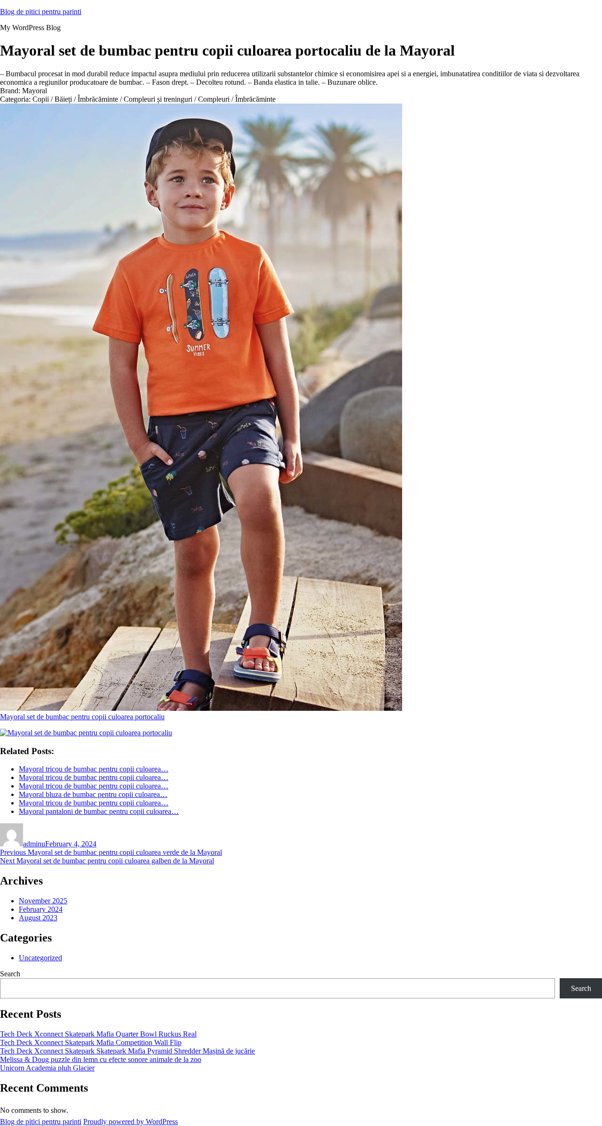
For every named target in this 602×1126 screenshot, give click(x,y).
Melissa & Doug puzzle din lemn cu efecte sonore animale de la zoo (100, 1059)
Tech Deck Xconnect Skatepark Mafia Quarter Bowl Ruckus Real (98, 1034)
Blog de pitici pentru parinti (40, 12)
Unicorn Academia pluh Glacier (47, 1068)
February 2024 (41, 909)
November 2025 (43, 901)
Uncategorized (40, 958)
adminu (34, 844)
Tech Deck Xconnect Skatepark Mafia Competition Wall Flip (91, 1042)
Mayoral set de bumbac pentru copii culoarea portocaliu (82, 717)
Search (10, 974)
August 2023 (38, 918)
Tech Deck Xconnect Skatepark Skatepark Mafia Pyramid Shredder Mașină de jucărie (127, 1051)
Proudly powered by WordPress (130, 1122)
